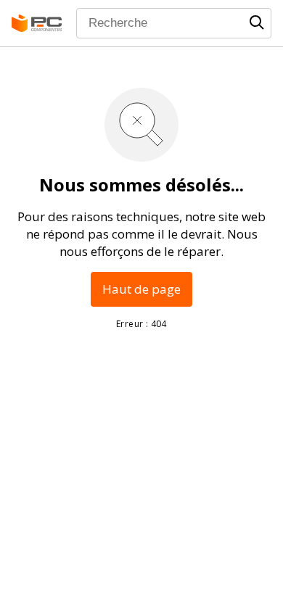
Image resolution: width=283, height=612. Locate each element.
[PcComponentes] (37, 23)
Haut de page (141, 289)
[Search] (257, 22)
